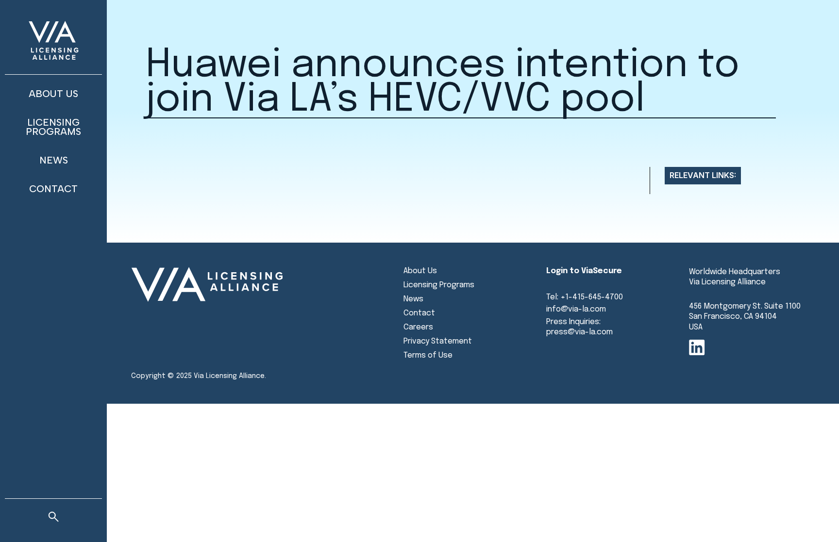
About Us (53, 93)
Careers (418, 327)
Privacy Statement (437, 341)
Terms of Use (428, 355)
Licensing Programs (53, 126)
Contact (53, 189)
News (53, 160)
